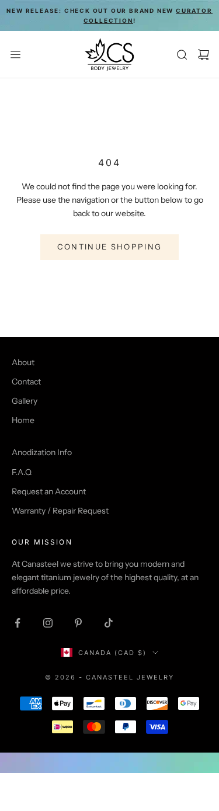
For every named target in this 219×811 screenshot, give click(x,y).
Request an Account (49, 491)
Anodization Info (42, 452)
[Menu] (15, 54)
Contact (26, 381)
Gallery (24, 401)
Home (23, 420)
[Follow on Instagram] (48, 623)
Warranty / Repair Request (60, 510)
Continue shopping (109, 246)
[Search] (182, 54)
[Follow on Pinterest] (78, 623)
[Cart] (203, 54)
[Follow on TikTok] (108, 623)
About (23, 362)
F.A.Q (22, 472)
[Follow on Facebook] (17, 623)
